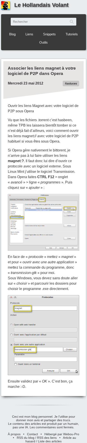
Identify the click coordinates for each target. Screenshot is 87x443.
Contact (32, 434)
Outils (43, 42)
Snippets (49, 34)
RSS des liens (47, 437)
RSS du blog (25, 437)
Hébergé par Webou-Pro (61, 434)
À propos (14, 434)
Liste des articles (50, 441)
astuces (71, 83)
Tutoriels (72, 34)
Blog (12, 34)
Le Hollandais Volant (41, 5)
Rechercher (71, 22)
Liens (29, 34)
